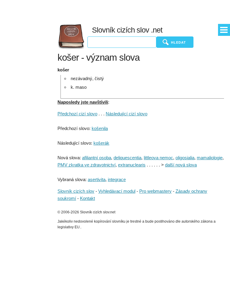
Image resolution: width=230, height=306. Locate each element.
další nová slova (181, 164)
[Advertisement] (137, 10)
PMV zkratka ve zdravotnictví (87, 164)
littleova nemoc (158, 157)
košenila (100, 128)
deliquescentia (127, 157)
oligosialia (184, 157)
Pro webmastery (155, 191)
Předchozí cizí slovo (77, 113)
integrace (117, 179)
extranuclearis (132, 164)
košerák (101, 143)
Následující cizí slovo (126, 113)
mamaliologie (210, 157)
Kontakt (87, 198)
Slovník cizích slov (76, 191)
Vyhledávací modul (116, 191)
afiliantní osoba (96, 157)
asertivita (96, 179)
